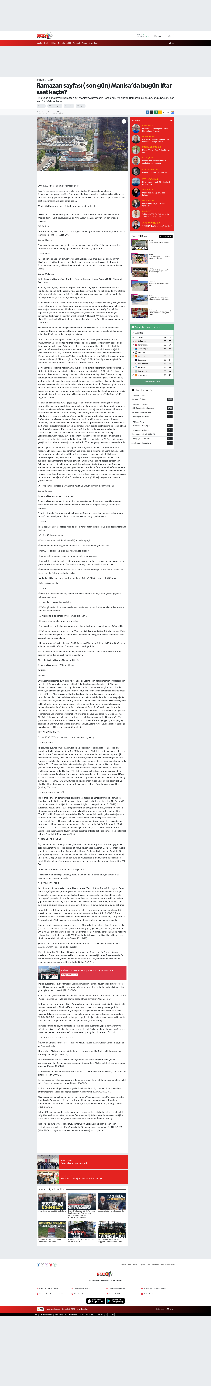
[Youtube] (50, 1265)
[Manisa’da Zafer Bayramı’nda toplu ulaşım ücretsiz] (82, 1230)
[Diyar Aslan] (136, 214)
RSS (41, 1309)
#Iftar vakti (68, 106)
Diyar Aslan (147, 211)
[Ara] (170, 43)
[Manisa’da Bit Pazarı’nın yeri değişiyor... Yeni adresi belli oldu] (112, 1230)
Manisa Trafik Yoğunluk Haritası (155, 1288)
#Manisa (41, 106)
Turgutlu (61, 43)
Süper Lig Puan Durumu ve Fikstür (51, 1294)
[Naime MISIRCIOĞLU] (136, 171)
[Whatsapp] (54, 1265)
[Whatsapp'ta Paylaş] (156, 112)
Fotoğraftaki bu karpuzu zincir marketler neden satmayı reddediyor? (154, 162)
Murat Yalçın (148, 136)
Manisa (39, 43)
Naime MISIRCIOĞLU (150, 170)
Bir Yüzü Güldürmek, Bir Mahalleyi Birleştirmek (156, 183)
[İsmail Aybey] (136, 128)
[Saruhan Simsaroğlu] (136, 150)
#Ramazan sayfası (54, 106)
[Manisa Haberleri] (45, 36)
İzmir (46, 43)
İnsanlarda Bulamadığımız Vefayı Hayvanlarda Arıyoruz (155, 130)
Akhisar (53, 43)
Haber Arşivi (148, 1294)
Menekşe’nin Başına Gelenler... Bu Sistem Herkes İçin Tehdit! (155, 140)
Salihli (68, 43)
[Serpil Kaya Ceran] (136, 182)
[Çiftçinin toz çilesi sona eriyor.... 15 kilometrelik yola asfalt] (52, 1230)
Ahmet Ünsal (148, 190)
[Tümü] (171, 121)
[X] (42, 1265)
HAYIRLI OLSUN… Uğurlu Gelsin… (156, 173)
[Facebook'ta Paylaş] (147, 112)
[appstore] (96, 1301)
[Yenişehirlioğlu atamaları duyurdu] (112, 1201)
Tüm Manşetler (79, 1294)
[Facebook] (38, 1265)
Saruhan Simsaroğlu (151, 147)
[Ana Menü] (173, 43)
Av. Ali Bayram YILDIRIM (152, 223)
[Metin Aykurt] (136, 203)
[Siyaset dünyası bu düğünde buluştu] (52, 1201)
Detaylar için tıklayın (152, 382)
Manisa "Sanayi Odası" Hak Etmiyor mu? (156, 151)
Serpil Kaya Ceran (150, 179)
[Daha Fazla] (160, 112)
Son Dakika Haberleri (116, 1294)
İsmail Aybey (147, 126)
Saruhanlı (76, 43)
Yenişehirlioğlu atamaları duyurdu (111, 1211)
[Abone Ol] (172, 112)
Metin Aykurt (148, 200)
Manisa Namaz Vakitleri (117, 1288)
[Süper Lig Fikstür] (171, 390)
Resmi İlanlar (93, 43)
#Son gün (80, 106)
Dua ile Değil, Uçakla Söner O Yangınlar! (154, 205)
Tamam (111, 1314)
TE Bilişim (170, 1309)
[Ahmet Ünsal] (136, 192)
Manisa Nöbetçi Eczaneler (48, 1288)
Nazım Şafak (147, 158)
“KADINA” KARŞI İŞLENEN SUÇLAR (157, 226)
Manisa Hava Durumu (82, 1288)
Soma (84, 43)
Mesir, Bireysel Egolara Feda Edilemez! (153, 194)
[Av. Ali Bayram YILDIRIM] (136, 224)
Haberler (40, 80)
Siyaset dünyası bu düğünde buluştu (52, 1211)
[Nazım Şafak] (136, 160)
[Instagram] (46, 1265)
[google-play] (115, 1301)
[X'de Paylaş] (151, 112)
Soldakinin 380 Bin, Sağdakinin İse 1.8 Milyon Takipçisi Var (156, 215)
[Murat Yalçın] (136, 139)
